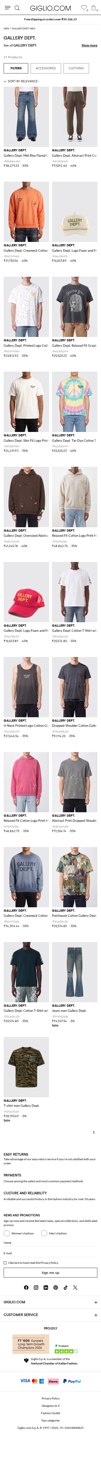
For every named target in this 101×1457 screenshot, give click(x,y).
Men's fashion (58, 1233)
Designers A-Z (51, 1406)
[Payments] (50, 1381)
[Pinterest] (56, 1287)
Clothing (76, 68)
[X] (75, 1287)
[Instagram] (36, 1287)
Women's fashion (23, 1233)
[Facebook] (26, 1287)
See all (20, 45)
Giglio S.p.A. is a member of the (54, 1361)
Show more (89, 45)
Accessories (46, 68)
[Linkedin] (46, 1287)
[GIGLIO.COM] (50, 8)
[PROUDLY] (31, 1344)
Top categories (50, 1420)
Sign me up (50, 1273)
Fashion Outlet (50, 1413)
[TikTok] (65, 1287)
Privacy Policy (49, 1263)
